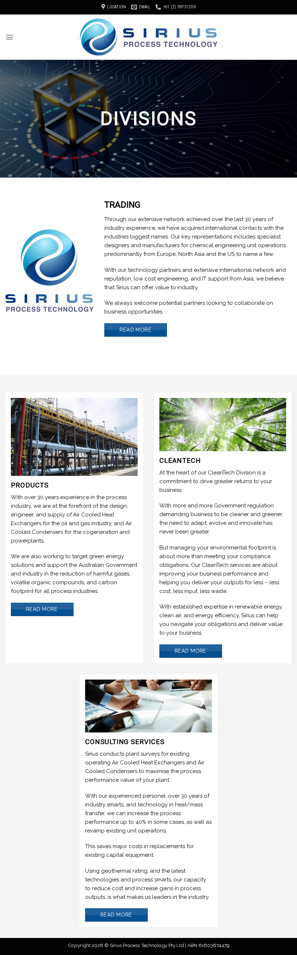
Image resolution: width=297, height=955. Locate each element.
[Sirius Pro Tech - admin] (148, 37)
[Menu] (9, 37)
